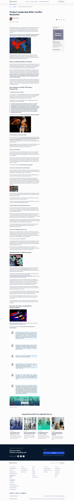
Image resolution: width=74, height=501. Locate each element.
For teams (32, 1)
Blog (33, 468)
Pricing (40, 1)
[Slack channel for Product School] (10, 493)
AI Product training (23, 468)
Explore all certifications (13, 487)
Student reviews (57, 470)
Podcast (33, 470)
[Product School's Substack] (25, 493)
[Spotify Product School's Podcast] (22, 493)
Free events (34, 475)
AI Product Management (13, 468)
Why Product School (45, 1)
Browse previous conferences (48, 470)
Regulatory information (13, 498)
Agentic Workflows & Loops (13, 473)
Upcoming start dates (13, 489)
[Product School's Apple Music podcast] (23, 493)
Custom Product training (24, 470)
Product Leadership (12, 484)
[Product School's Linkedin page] (11, 493)
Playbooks (33, 473)
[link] (61, 1)
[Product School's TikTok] (15, 493)
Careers (56, 475)
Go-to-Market (12, 482)
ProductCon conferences (47, 468)
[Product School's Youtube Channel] (16, 493)
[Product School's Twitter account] (18, 493)
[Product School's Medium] (20, 493)
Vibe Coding (11, 470)
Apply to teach (57, 473)
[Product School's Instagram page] (13, 493)
